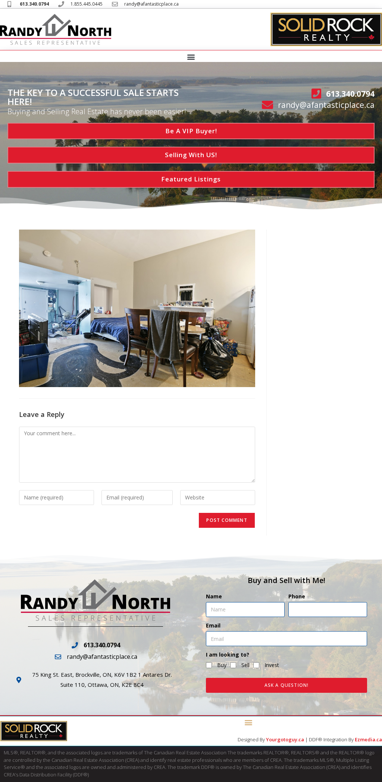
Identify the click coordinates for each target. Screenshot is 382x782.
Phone (296, 596)
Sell (245, 665)
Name (214, 596)
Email (213, 625)
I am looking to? (227, 654)
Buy (221, 665)
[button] (191, 56)
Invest (271, 665)
